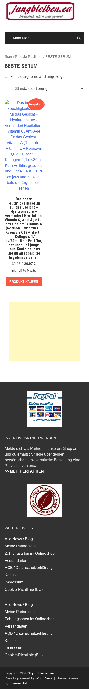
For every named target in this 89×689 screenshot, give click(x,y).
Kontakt (11, 575)
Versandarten (16, 561)
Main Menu (22, 38)
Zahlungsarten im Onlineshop (30, 553)
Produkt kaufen (23, 282)
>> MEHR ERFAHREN (24, 471)
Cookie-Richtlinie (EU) (24, 589)
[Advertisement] (44, 331)
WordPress (44, 678)
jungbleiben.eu (43, 673)
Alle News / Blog (19, 539)
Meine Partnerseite (21, 546)
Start (8, 57)
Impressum (14, 582)
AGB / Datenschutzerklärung (29, 568)
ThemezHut (18, 683)
